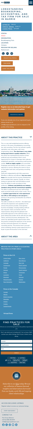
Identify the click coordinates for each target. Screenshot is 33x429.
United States (7, 258)
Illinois (5, 272)
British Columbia (7, 297)
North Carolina (23, 265)
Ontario (5, 301)
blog (17, 384)
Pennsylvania (22, 268)
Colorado (5, 263)
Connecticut (6, 265)
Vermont (21, 277)
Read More (7, 63)
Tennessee (22, 272)
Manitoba (6, 299)
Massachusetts (7, 279)
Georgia (5, 270)
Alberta (5, 294)
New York (21, 263)
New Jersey (22, 258)
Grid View (12, 358)
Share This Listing (8, 68)
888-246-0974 (11, 419)
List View (22, 358)
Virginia (21, 279)
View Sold (22, 362)
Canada (5, 292)
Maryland (6, 277)
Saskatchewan (7, 306)
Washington (22, 282)
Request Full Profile (10, 58)
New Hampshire (7, 282)
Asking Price (16, 360)
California (6, 260)
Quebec (5, 304)
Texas (20, 275)
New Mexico (22, 260)
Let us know (25, 332)
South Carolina (23, 270)
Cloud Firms (13, 362)
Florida (5, 268)
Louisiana (6, 275)
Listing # (24, 360)
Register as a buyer (16, 114)
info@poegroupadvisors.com (10, 421)
